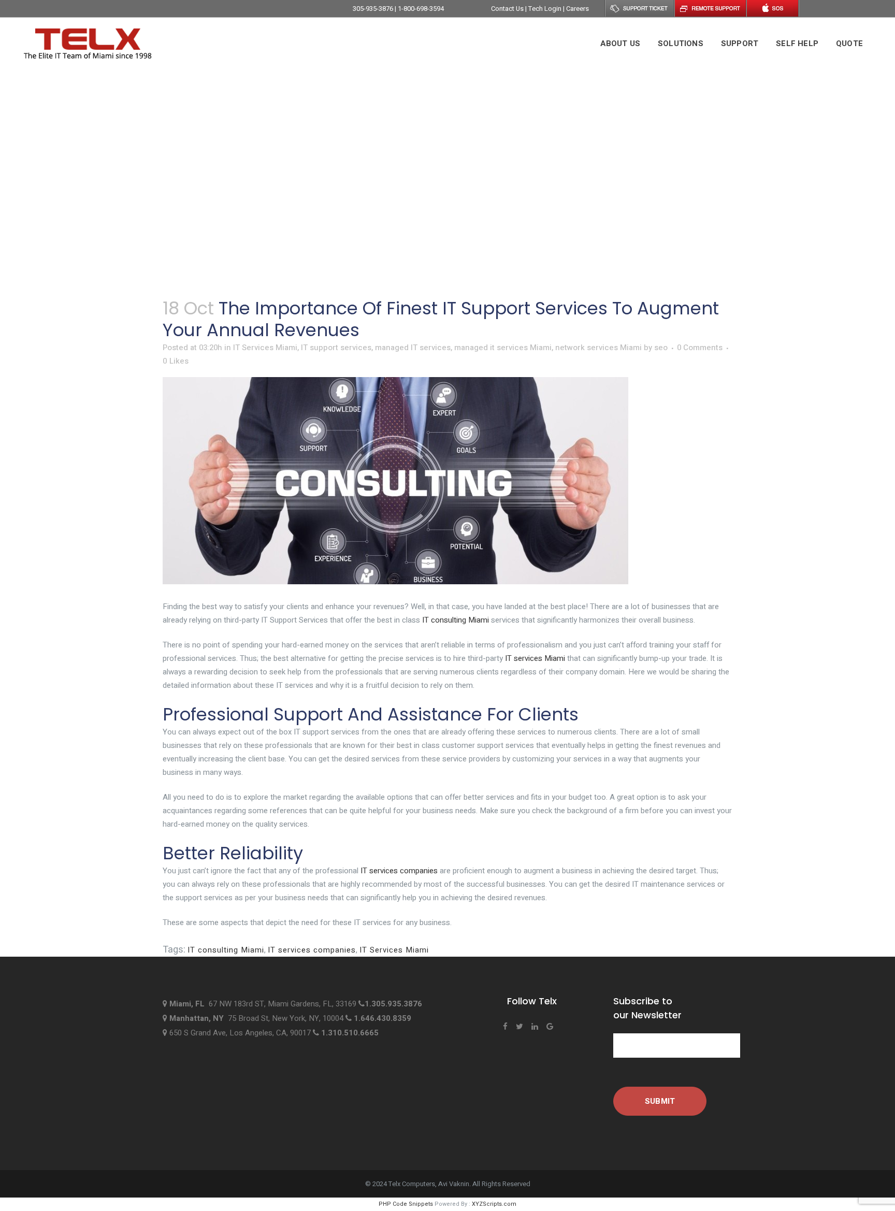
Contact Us (508, 8)
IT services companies (399, 870)
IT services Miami (535, 658)
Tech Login (545, 8)
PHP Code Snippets (406, 1204)
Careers (577, 8)
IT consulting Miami (455, 620)
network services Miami (598, 347)
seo (661, 347)
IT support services (336, 347)
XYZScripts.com (494, 1204)
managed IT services (413, 347)
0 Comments (700, 347)
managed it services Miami (503, 347)
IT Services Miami (265, 347)
